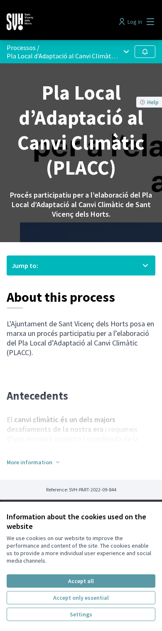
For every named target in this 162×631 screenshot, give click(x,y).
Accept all (81, 581)
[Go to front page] (62, 21)
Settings (81, 614)
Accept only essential (81, 597)
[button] (34, 462)
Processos (21, 47)
